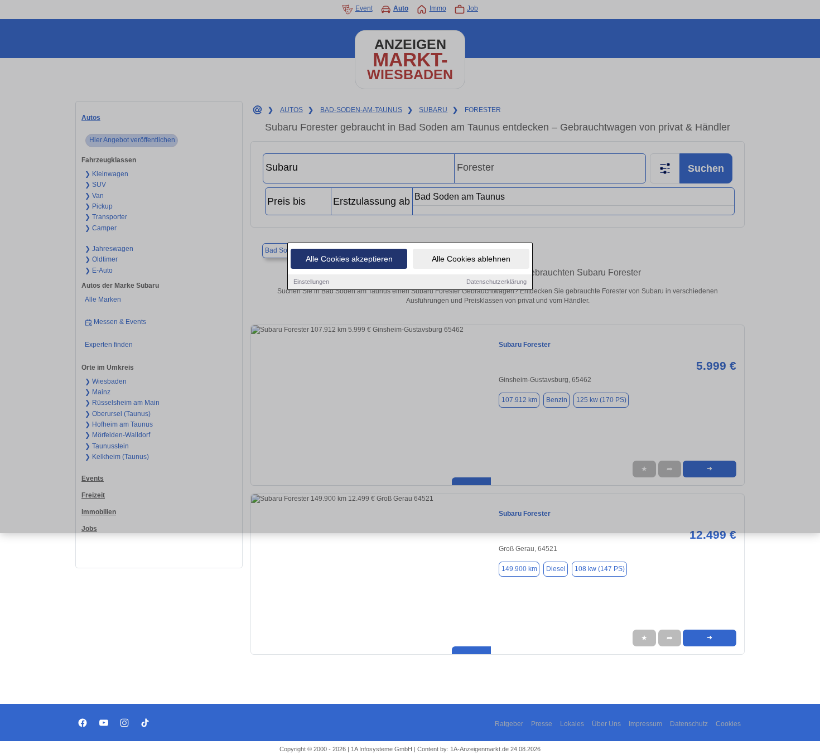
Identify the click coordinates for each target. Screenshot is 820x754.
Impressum (645, 724)
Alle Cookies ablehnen (471, 258)
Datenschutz (689, 724)
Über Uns (606, 724)
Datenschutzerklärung (496, 281)
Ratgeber (509, 724)
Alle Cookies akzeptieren (349, 258)
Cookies (728, 724)
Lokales (572, 724)
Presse (541, 724)
